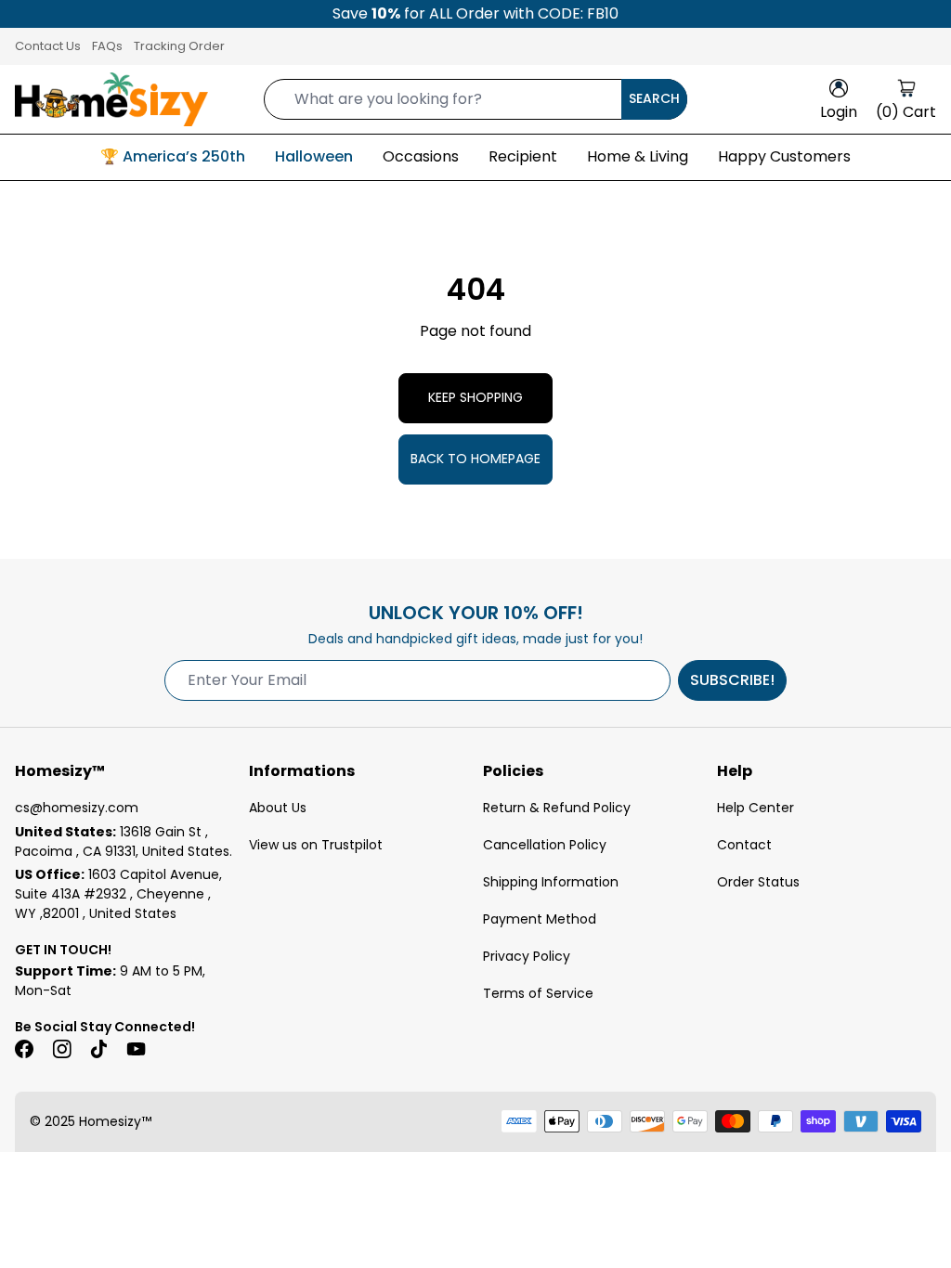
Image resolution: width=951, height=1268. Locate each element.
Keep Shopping (475, 397)
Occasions (421, 156)
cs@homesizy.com (76, 807)
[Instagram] (61, 1049)
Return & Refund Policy (557, 807)
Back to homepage (475, 458)
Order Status (758, 882)
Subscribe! (732, 680)
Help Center (755, 807)
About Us (277, 807)
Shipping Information (551, 882)
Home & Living (637, 156)
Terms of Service (538, 993)
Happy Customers (784, 156)
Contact (744, 844)
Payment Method (539, 919)
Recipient (523, 156)
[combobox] (475, 99)
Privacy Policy (526, 956)
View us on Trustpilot (316, 844)
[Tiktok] (98, 1049)
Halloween (314, 156)
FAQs (107, 46)
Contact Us (48, 46)
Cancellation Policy (544, 844)
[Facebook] (24, 1049)
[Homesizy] (111, 99)
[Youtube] (135, 1049)
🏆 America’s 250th (172, 156)
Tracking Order (179, 46)
